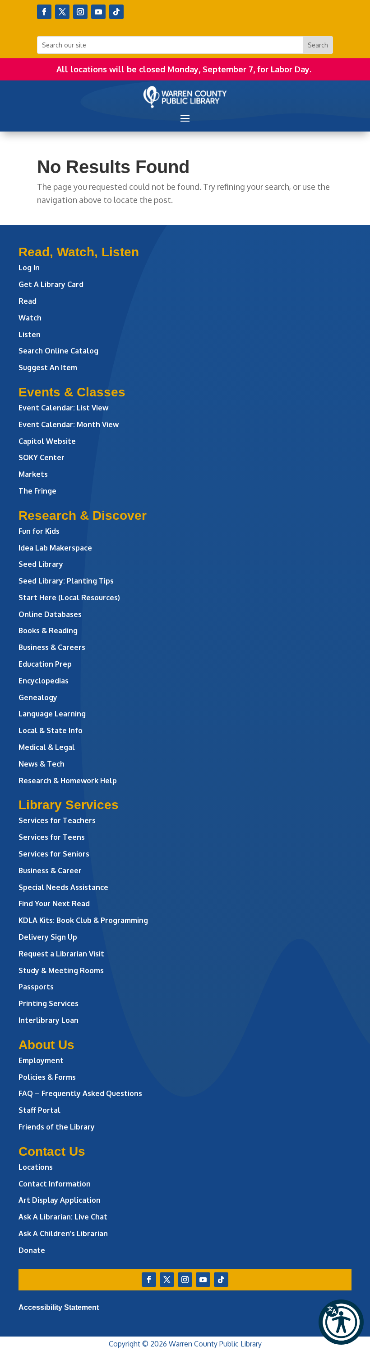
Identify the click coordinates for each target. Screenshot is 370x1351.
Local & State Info (50, 730)
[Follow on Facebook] (44, 12)
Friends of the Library (56, 1126)
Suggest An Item (47, 367)
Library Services (68, 805)
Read (27, 301)
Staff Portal (39, 1110)
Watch (30, 317)
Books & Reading (48, 630)
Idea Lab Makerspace (55, 547)
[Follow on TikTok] (116, 12)
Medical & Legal (46, 747)
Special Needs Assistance (63, 887)
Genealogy (37, 697)
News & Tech (41, 763)
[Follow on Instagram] (80, 12)
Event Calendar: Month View (68, 424)
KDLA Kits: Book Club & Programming (83, 920)
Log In (29, 267)
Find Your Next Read (54, 903)
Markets (33, 474)
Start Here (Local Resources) (69, 597)
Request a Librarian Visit (61, 953)
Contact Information (54, 1183)
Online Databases (50, 614)
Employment (41, 1060)
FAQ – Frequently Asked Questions (80, 1093)
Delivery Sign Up (47, 936)
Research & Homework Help (67, 780)
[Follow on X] (62, 12)
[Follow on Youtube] (98, 12)
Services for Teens (51, 837)
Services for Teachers (57, 820)
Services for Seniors (53, 853)
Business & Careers (51, 647)
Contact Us (51, 1151)
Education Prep (45, 663)
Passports (36, 986)
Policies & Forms (47, 1077)
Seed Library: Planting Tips (66, 580)
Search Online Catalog (58, 350)
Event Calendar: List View (63, 407)
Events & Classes (71, 392)
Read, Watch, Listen (78, 252)
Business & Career (50, 870)
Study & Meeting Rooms (61, 970)
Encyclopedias (43, 680)
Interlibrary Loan (48, 1020)
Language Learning (52, 713)
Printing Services (48, 1003)
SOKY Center (41, 457)
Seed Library (40, 564)
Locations (35, 1167)
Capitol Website (47, 441)
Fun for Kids (39, 531)
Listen (29, 334)
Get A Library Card (50, 284)
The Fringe (37, 490)
